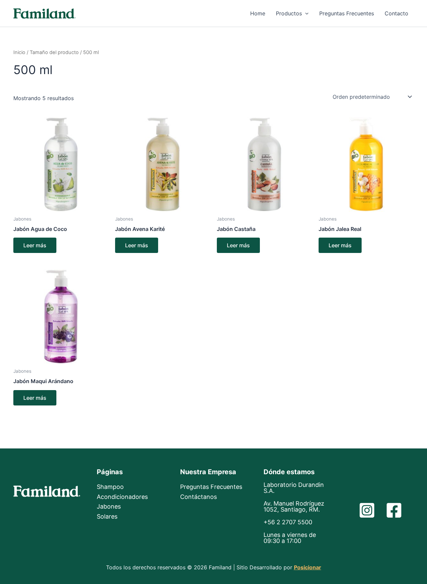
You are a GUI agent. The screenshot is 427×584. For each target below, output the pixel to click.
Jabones (109, 506)
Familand (100, 13)
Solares (107, 516)
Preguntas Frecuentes (346, 13)
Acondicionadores (122, 496)
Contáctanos (198, 496)
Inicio (19, 52)
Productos (289, 13)
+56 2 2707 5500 (288, 522)
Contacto (396, 13)
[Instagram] (367, 510)
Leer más (34, 245)
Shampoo (110, 486)
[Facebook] (394, 510)
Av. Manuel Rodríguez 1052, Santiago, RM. (294, 506)
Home (257, 13)
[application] (305, 13)
